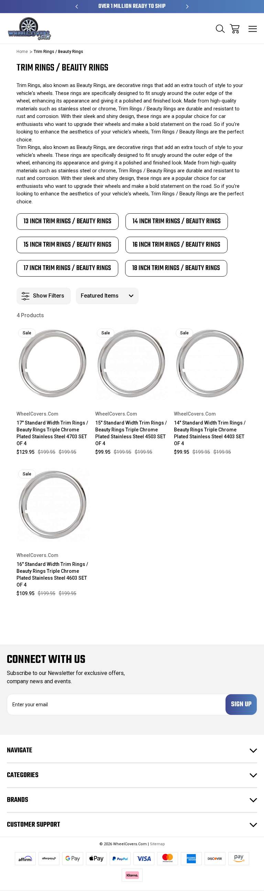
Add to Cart (53, 391)
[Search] (220, 28)
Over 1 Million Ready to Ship (132, 6)
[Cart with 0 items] (235, 28)
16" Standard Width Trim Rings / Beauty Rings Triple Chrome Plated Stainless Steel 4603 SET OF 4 (52, 574)
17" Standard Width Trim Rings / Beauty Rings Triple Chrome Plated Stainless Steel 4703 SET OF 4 (52, 433)
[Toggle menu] (252, 28)
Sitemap (157, 844)
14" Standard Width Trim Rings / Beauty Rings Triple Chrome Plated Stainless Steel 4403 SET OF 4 (209, 433)
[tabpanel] (67, 221)
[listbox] (107, 295)
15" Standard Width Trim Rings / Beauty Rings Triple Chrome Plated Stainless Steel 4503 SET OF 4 (131, 433)
